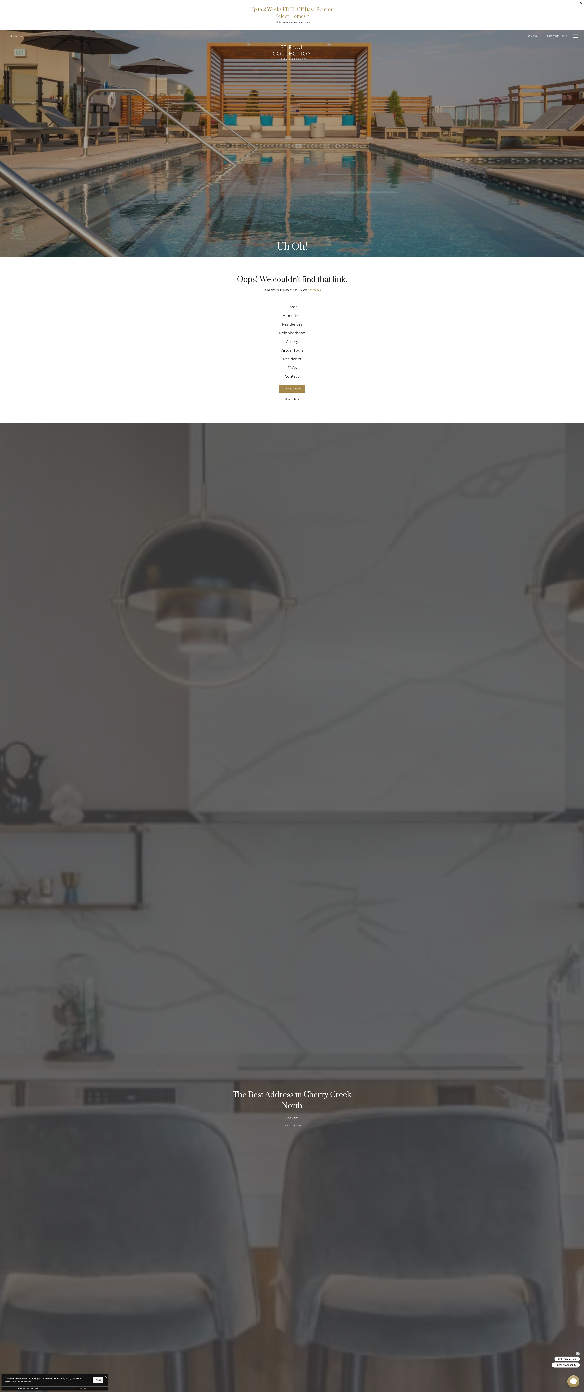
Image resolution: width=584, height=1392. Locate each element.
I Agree (98, 1380)
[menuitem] (292, 307)
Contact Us (81, 1388)
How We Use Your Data (28, 1388)
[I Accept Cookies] (106, 1377)
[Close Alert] (581, 3)
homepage (314, 289)
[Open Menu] (575, 36)
